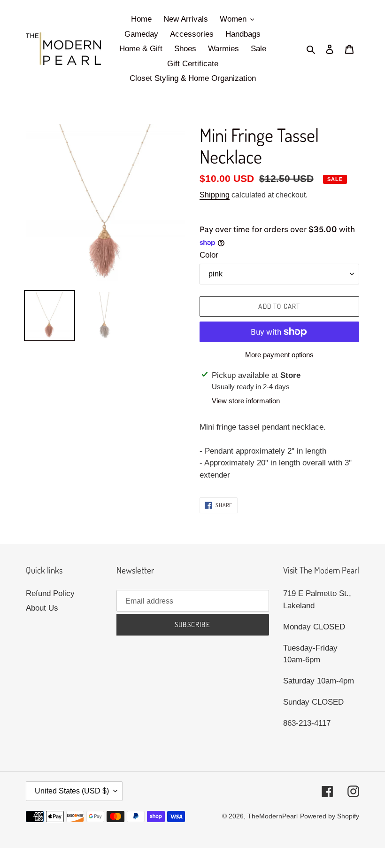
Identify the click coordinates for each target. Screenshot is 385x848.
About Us (42, 608)
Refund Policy (50, 593)
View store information (246, 401)
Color (209, 255)
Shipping (215, 195)
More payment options (279, 355)
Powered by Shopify (329, 816)
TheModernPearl (272, 816)
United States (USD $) (72, 791)
